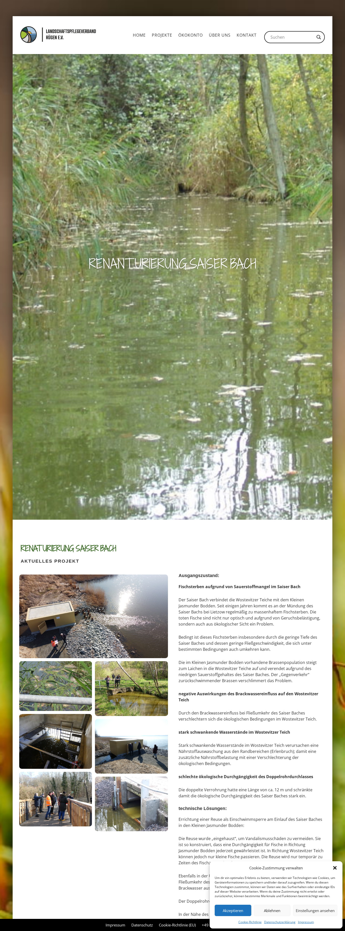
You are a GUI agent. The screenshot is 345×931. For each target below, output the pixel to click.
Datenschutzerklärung (279, 922)
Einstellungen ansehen (315, 910)
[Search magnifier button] (318, 37)
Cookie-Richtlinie (250, 922)
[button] (334, 867)
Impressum (306, 922)
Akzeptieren (233, 910)
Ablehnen (272, 910)
